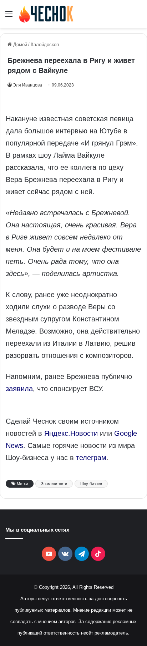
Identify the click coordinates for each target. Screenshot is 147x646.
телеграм (91, 458)
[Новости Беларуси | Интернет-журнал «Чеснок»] (46, 14)
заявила (19, 389)
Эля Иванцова (27, 85)
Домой (19, 44)
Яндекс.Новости (71, 433)
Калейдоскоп (45, 44)
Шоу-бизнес (91, 484)
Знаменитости (54, 484)
